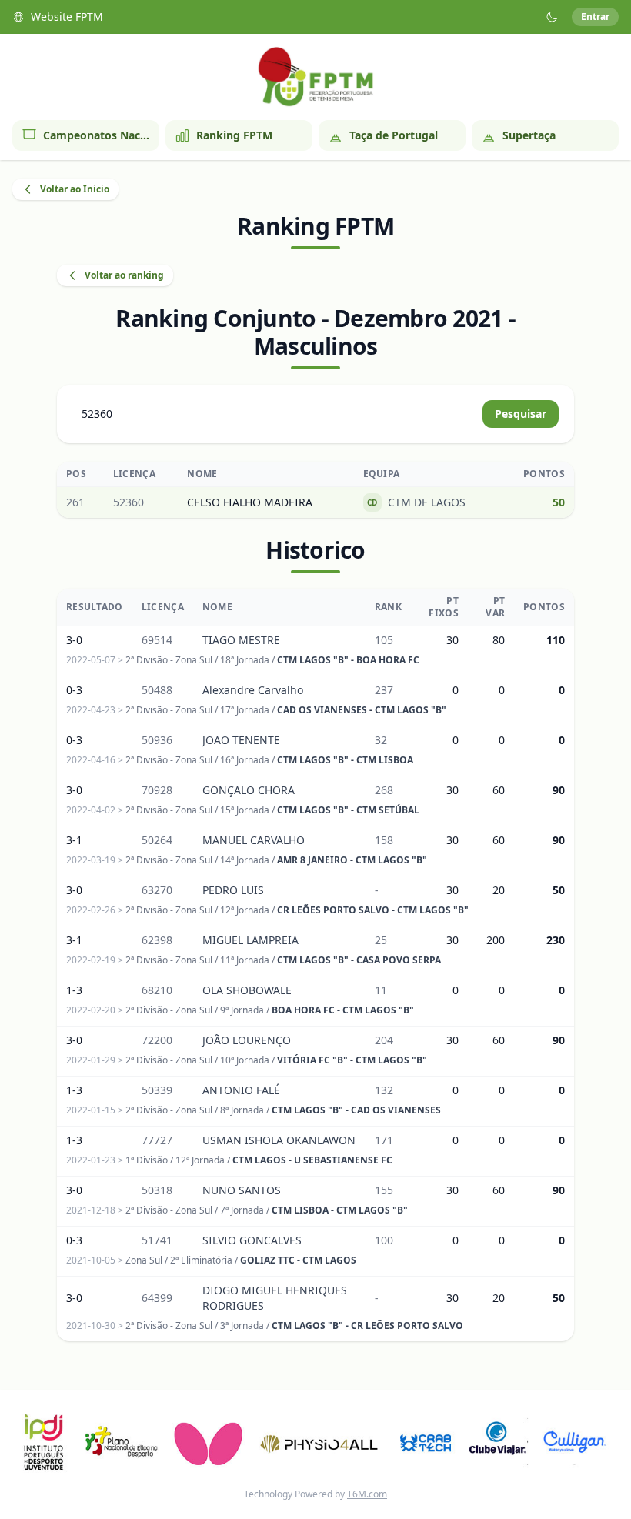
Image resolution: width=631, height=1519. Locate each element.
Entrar (595, 16)
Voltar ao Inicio (74, 188)
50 (559, 502)
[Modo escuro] (552, 17)
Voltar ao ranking (124, 275)
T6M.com (367, 1494)
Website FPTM (67, 16)
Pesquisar (520, 413)
